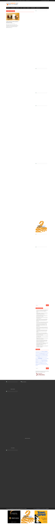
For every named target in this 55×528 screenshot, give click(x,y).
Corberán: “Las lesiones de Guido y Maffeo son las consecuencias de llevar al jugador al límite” (42, 311)
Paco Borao (43, 358)
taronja (39, 363)
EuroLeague (38, 354)
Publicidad (20, 0)
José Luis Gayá (46, 355)
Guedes (41, 354)
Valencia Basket (45, 363)
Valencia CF (37, 364)
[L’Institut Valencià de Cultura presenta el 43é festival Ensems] (12, 16)
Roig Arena (43, 360)
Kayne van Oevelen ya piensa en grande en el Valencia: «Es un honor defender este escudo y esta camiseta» (42, 328)
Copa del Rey (41, 353)
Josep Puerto (42, 355)
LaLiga (38, 357)
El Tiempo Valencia (28, 0)
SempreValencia (37, 363)
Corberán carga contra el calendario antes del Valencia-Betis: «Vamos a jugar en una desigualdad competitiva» (42, 344)
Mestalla (40, 358)
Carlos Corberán (44, 351)
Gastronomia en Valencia (27, 438)
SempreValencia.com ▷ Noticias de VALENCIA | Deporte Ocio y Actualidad (18, 508)
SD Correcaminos (40, 362)
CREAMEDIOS (47, 508)
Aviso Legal (23, 0)
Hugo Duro (44, 354)
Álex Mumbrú (37, 365)
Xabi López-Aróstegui (46, 364)
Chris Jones (40, 352)
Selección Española (44, 362)
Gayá (40, 354)
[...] (11, 27)
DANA (43, 353)
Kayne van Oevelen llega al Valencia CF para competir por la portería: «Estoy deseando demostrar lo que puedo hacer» (41, 341)
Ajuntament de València (39, 351)
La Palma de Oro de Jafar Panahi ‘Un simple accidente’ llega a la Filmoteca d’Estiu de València (41, 331)
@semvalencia (13, 23)
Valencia (42, 363)
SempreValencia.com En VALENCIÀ (10, 0)
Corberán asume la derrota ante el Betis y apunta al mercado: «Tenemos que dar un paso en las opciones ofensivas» (42, 334)
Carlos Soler (37, 352)
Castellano (15, 0)
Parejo (46, 358)
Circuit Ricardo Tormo (45, 352)
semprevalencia (38, 508)
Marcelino (37, 358)
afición (36, 351)
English (18, 0)
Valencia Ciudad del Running (41, 364)
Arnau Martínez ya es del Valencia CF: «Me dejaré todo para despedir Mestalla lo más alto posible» (41, 325)
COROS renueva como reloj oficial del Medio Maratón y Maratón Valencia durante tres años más (41, 320)
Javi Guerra (39, 355)
